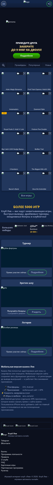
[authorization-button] (49, 4)
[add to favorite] (24, 73)
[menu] (4, 4)
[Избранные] (10, 65)
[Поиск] (3, 65)
